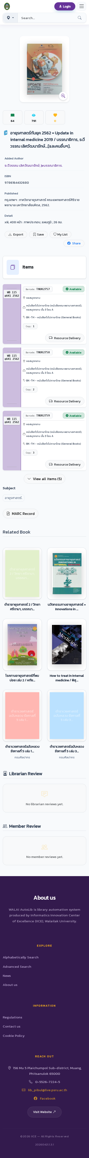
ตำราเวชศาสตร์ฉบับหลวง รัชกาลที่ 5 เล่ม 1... (22, 748)
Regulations (12, 1017)
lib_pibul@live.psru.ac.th (47, 1090)
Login (67, 6)
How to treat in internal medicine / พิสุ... (67, 677)
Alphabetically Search (21, 957)
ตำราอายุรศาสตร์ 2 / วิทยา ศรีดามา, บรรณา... (22, 606)
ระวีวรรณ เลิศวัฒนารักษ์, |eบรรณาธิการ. (34, 165)
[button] (8, 6)
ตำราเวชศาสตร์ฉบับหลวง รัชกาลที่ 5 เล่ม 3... (67, 748)
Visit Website (42, 1112)
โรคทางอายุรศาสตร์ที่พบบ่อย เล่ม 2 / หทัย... (22, 677)
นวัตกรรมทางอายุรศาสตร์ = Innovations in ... (67, 606)
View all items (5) (47, 478)
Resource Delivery (67, 338)
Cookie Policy (14, 1035)
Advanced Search (17, 966)
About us (10, 984)
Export (18, 234)
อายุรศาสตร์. (13, 498)
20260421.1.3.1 (44, 1144)
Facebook (47, 1098)
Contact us (11, 1026)
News (7, 975)
